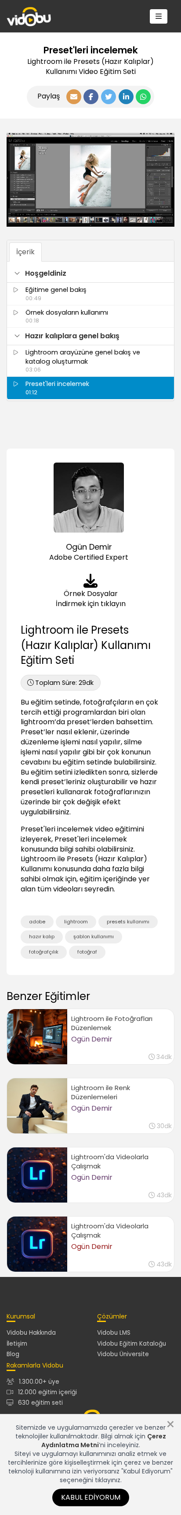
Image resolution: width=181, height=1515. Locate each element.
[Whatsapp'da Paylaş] (143, 96)
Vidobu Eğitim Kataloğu (131, 1344)
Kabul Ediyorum (90, 1497)
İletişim (17, 1344)
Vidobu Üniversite (123, 1354)
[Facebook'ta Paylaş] (90, 96)
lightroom (76, 921)
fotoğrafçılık (43, 951)
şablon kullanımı (93, 936)
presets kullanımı (128, 921)
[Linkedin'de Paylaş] (126, 96)
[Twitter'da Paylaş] (108, 96)
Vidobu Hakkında (31, 1333)
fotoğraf (87, 951)
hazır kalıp (41, 936)
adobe (37, 921)
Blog (13, 1354)
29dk (64, 682)
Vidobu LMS (113, 1333)
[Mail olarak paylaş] (73, 96)
